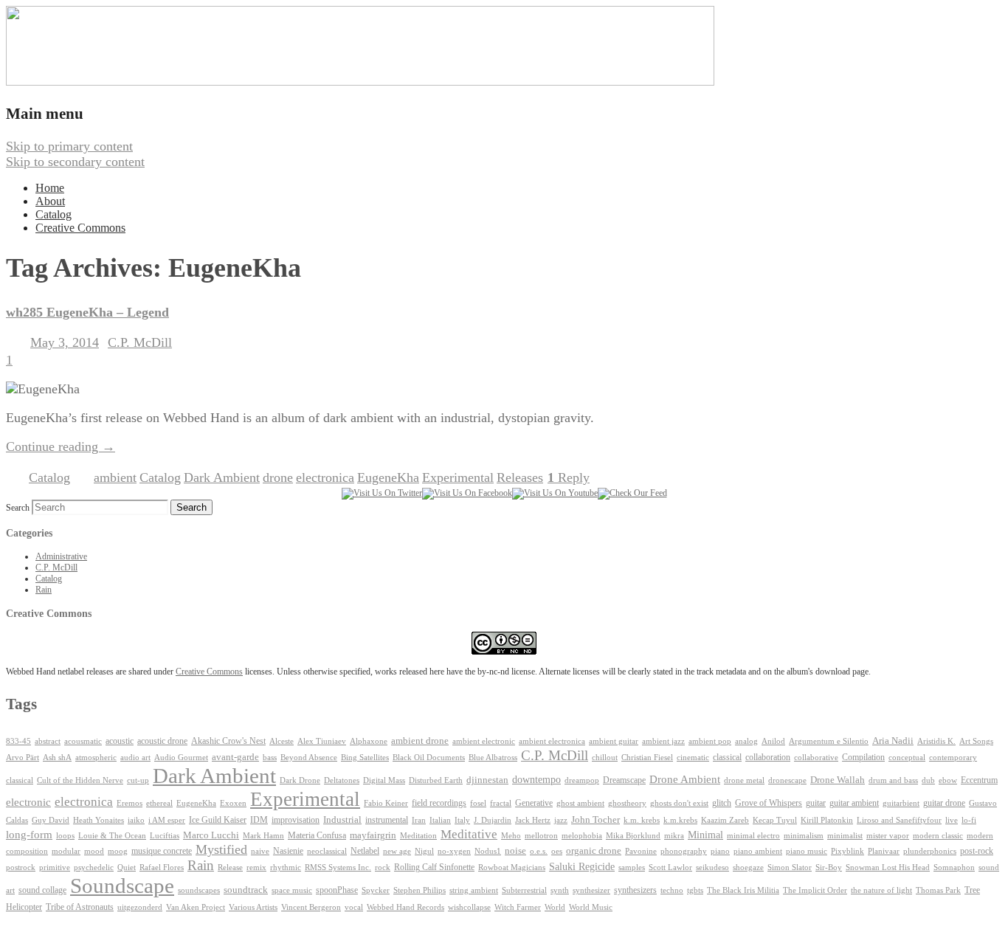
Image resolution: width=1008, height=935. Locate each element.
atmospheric (96, 757)
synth (559, 890)
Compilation (863, 757)
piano (720, 850)
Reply (569, 477)
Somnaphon (954, 867)
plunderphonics (929, 850)
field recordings (439, 803)
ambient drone (420, 740)
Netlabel (365, 851)
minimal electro (753, 835)
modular (66, 851)
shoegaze (748, 867)
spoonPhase (337, 890)
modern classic (938, 836)
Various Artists (253, 907)
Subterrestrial (524, 890)
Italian (440, 820)
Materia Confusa (317, 835)
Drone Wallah (837, 780)
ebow (948, 780)
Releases (520, 477)
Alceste (281, 741)
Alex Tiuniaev (321, 741)
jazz (560, 819)
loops (65, 835)
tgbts (695, 890)
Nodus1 (487, 851)
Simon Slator (789, 867)
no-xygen (454, 850)
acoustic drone (162, 741)
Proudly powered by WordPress (91, 921)
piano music (806, 851)
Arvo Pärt (22, 757)
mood (94, 851)
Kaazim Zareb (725, 820)
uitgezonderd (139, 907)
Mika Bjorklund (633, 835)
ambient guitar (613, 741)
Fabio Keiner (386, 803)
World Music (590, 907)
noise (515, 851)
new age (397, 850)
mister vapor (887, 835)
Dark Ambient (222, 477)
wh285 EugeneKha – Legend (87, 312)
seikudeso (712, 867)
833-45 (18, 741)
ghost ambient (580, 803)
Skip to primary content (69, 146)
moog (118, 851)
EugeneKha (388, 477)
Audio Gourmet (181, 757)
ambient (115, 477)
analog (746, 741)
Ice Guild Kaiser (217, 819)
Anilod (773, 741)
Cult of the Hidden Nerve (80, 780)
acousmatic (83, 741)
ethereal (159, 803)
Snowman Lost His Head (888, 867)
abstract (48, 740)
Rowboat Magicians (511, 867)
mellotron (541, 836)
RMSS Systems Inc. (338, 867)
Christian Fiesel (647, 757)
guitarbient (901, 803)
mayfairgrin (373, 835)
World (555, 907)
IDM (259, 820)
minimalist (845, 836)
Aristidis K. (936, 741)
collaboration (767, 757)
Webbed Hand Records (405, 907)
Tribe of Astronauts (80, 907)
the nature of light (881, 890)
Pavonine (641, 851)
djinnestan (487, 780)
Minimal (705, 835)
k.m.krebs (680, 819)
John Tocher (595, 820)
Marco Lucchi (211, 835)
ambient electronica (552, 740)
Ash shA (57, 757)
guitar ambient (854, 802)
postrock (20, 867)
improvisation (296, 820)
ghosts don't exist (679, 803)
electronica (325, 477)
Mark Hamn (263, 836)
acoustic (120, 741)
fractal (500, 803)
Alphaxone (368, 741)
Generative (534, 803)
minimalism (804, 835)
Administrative (61, 556)
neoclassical (327, 851)
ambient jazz (663, 741)
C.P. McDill (140, 342)
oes (556, 851)
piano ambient (757, 851)
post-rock (976, 851)
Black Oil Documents (429, 757)
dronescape (787, 780)
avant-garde (235, 757)
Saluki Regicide (582, 866)
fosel (478, 803)
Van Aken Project (195, 907)
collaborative (816, 757)
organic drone (593, 851)
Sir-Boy (828, 867)
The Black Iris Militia (743, 890)
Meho (511, 836)
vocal (354, 907)
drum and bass (893, 780)
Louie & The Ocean (112, 835)
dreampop (582, 780)
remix (256, 867)
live (951, 819)
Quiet (126, 867)
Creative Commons (80, 227)
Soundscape (122, 885)
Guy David (50, 820)
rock (382, 867)
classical (727, 757)
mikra (674, 835)
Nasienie (288, 850)
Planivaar (884, 851)
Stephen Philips (419, 890)
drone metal (744, 780)
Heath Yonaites (98, 820)
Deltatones (341, 780)
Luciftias (164, 836)
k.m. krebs (642, 819)
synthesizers (635, 890)
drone (278, 477)
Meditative (469, 834)
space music (292, 890)
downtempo (536, 779)
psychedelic (94, 867)
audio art (135, 757)
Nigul (424, 851)
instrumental (386, 820)
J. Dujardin (492, 820)
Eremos (129, 803)
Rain (43, 589)
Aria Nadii (893, 740)
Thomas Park (938, 890)
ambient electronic (483, 741)
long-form (29, 834)
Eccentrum (979, 780)
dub (928, 780)
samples (631, 867)
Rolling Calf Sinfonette (434, 867)
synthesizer (591, 890)
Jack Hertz (532, 819)
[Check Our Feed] (632, 493)
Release (230, 867)
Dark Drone (300, 780)
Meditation (418, 835)
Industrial (342, 820)
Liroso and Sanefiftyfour (899, 820)
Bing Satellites (365, 757)
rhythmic (285, 867)
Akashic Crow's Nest (228, 741)
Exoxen (233, 802)
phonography (683, 850)
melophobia (582, 835)
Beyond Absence (308, 757)
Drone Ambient (684, 779)
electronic (28, 802)
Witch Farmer (517, 907)
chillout (605, 757)
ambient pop (709, 741)
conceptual (906, 757)
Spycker (376, 890)
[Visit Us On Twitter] (382, 493)
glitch (721, 802)
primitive (54, 867)
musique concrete (161, 851)
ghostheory (627, 802)
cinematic (693, 757)
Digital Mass (384, 780)
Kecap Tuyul (775, 820)
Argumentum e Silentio (829, 741)
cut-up (138, 780)
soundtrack (246, 890)
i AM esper (166, 819)
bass (270, 757)
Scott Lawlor (670, 867)
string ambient (473, 890)
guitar (816, 802)
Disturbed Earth (436, 780)
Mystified (221, 849)
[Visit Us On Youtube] (555, 493)
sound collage (42, 890)
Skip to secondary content (75, 161)
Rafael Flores (161, 867)
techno (671, 890)
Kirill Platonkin (827, 820)
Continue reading (60, 446)
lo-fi (969, 820)
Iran (419, 820)
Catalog (53, 214)
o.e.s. (539, 850)
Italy (462, 820)
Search (18, 508)
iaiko (136, 819)
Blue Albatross (493, 757)
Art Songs (976, 741)
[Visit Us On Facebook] (467, 493)
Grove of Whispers (768, 803)
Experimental (458, 477)
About (50, 201)
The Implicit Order (815, 890)
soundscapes (199, 890)
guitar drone (944, 802)
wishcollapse (469, 907)
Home (49, 188)
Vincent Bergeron (311, 907)
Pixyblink (847, 851)
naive (260, 851)
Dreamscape (624, 780)
